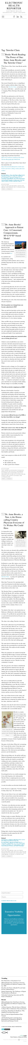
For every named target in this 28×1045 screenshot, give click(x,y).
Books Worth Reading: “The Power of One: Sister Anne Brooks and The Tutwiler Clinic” (15, 58)
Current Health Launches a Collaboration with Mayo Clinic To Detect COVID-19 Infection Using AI (12, 180)
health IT (20, 473)
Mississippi (19, 853)
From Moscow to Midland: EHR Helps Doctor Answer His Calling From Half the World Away (13, 840)
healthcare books (12, 185)
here (11, 253)
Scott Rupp (6, 184)
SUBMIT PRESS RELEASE (8, 901)
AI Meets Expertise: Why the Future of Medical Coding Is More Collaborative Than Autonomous (14, 1007)
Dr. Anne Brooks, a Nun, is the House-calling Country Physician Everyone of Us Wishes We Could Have (13, 175)
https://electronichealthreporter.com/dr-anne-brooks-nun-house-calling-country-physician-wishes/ (13, 168)
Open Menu (3, 16)
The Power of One (11, 187)
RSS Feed (21, 16)
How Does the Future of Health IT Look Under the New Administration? (13, 988)
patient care (5, 475)
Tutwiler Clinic (12, 87)
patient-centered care (15, 475)
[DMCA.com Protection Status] (5, 1029)
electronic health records (9, 473)
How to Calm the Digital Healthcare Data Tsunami (12, 1015)
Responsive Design (7, 1039)
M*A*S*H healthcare (19, 474)
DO (5, 185)
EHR (15, 850)
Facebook (14, 16)
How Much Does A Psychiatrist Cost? (11, 980)
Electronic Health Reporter (14, 5)
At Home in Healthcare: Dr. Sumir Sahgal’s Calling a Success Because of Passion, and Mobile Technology (13, 845)
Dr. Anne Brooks (18, 471)
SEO (15, 1039)
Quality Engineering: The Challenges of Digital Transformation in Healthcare (13, 992)
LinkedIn (17, 16)
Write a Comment (7, 189)
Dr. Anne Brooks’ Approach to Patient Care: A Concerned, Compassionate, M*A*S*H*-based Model (13, 178)
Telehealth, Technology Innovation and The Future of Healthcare (12, 995)
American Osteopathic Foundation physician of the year (12, 471)
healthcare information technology (13, 852)
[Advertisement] (14, 34)
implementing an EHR (7, 474)
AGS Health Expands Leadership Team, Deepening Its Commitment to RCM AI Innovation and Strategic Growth (11, 1019)
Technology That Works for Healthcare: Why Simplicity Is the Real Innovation (13, 1011)
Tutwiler (11, 854)
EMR (12, 851)
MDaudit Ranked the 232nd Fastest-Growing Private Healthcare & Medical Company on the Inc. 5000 (13, 984)
